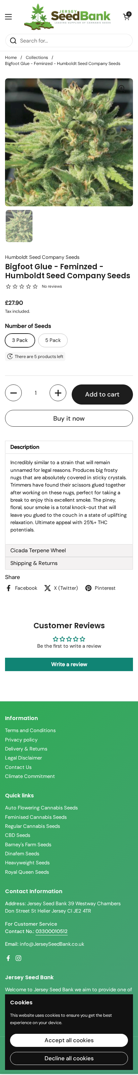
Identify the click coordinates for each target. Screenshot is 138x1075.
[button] (126, 16)
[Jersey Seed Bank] (67, 16)
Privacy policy (21, 739)
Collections (37, 57)
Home (11, 57)
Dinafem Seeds (22, 853)
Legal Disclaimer (23, 758)
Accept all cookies (69, 1040)
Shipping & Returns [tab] (34, 563)
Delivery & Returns (26, 748)
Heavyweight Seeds (27, 862)
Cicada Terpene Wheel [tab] (38, 550)
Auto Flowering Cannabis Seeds (41, 807)
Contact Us (18, 767)
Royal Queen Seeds (27, 872)
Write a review (69, 664)
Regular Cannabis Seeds (32, 826)
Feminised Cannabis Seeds (36, 817)
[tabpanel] (69, 498)
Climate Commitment (30, 776)
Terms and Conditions (30, 730)
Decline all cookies (69, 1058)
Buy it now (69, 418)
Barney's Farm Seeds (28, 844)
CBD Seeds (17, 835)
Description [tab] (24, 446)
